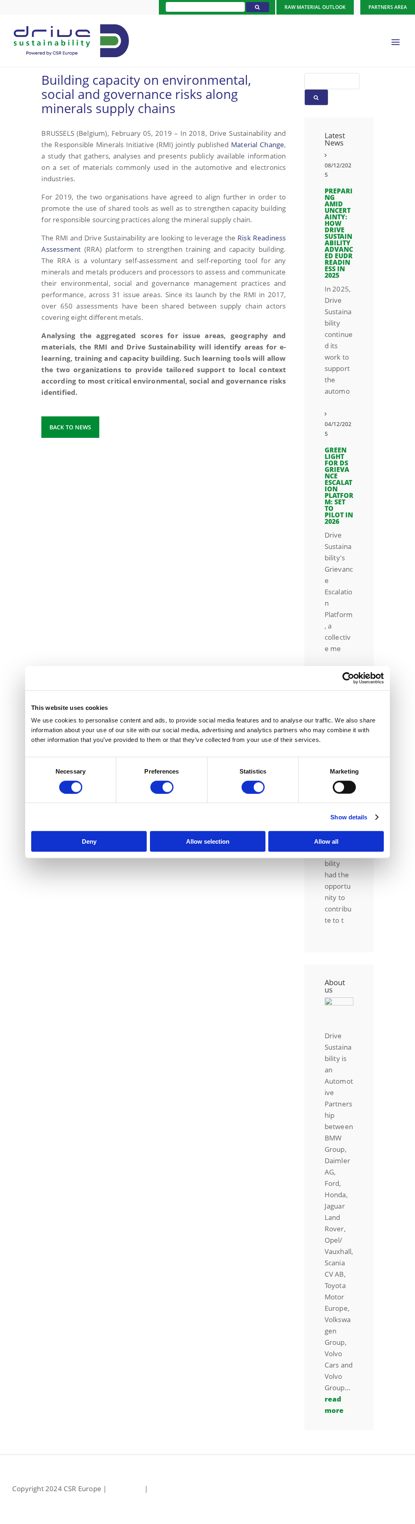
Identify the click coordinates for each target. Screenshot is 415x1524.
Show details (348, 816)
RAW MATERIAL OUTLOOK (315, 7)
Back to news (70, 427)
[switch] (161, 786)
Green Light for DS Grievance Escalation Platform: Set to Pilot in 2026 (339, 486)
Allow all (326, 841)
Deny (89, 841)
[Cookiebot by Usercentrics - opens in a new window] (348, 678)
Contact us (126, 1488)
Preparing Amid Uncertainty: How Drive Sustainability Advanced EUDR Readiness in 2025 (339, 233)
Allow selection (207, 841)
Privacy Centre (173, 1488)
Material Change (257, 144)
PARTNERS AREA (387, 7)
